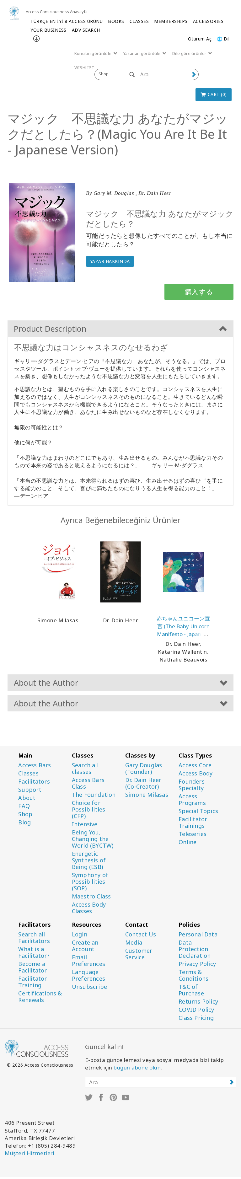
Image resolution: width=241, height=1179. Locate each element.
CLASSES (139, 21)
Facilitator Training (32, 982)
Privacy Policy (197, 964)
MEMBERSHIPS (171, 21)
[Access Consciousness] (14, 13)
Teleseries (192, 834)
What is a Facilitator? (33, 952)
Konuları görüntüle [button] (93, 53)
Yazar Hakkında (110, 261)
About (26, 798)
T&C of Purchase (191, 990)
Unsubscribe (89, 986)
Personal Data (198, 934)
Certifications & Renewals (40, 996)
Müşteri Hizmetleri (29, 1153)
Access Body (195, 773)
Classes (28, 773)
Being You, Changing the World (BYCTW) (93, 839)
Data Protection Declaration (195, 949)
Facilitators (34, 781)
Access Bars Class (88, 783)
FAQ (24, 806)
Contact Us (140, 934)
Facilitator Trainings (193, 822)
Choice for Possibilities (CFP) (88, 809)
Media (133, 942)
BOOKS (116, 21)
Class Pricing (196, 1018)
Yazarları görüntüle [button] (142, 53)
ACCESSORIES (208, 21)
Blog (24, 822)
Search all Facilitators (34, 937)
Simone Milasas (146, 794)
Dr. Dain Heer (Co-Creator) (143, 783)
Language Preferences (88, 975)
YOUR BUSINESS (48, 30)
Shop (25, 814)
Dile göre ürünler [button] (189, 53)
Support (29, 789)
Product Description (50, 328)
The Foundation (94, 794)
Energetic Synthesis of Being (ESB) (89, 860)
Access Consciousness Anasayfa (57, 11)
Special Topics (198, 811)
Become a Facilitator (32, 967)
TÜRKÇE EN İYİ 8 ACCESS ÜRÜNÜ (66, 21)
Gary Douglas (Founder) (143, 768)
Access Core (195, 765)
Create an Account (85, 945)
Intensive (85, 824)
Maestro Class (91, 896)
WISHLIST (84, 67)
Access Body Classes (89, 907)
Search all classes (85, 768)
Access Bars (34, 765)
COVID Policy (196, 1009)
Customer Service (139, 954)
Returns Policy (198, 1001)
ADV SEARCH (86, 30)
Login (79, 934)
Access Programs (192, 799)
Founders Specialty (192, 784)
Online (187, 842)
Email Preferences (88, 960)
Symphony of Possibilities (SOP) (90, 882)
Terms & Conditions (193, 975)
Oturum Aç (200, 39)
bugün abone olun (137, 1067)
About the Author (46, 682)
